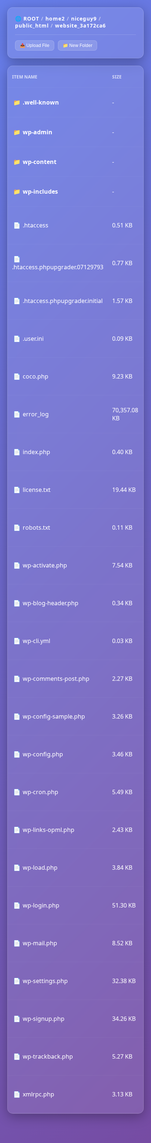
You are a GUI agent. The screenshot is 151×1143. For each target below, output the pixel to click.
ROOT (31, 18)
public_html (32, 25)
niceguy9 (84, 18)
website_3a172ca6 (80, 25)
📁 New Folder (77, 45)
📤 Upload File (34, 45)
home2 (55, 18)
